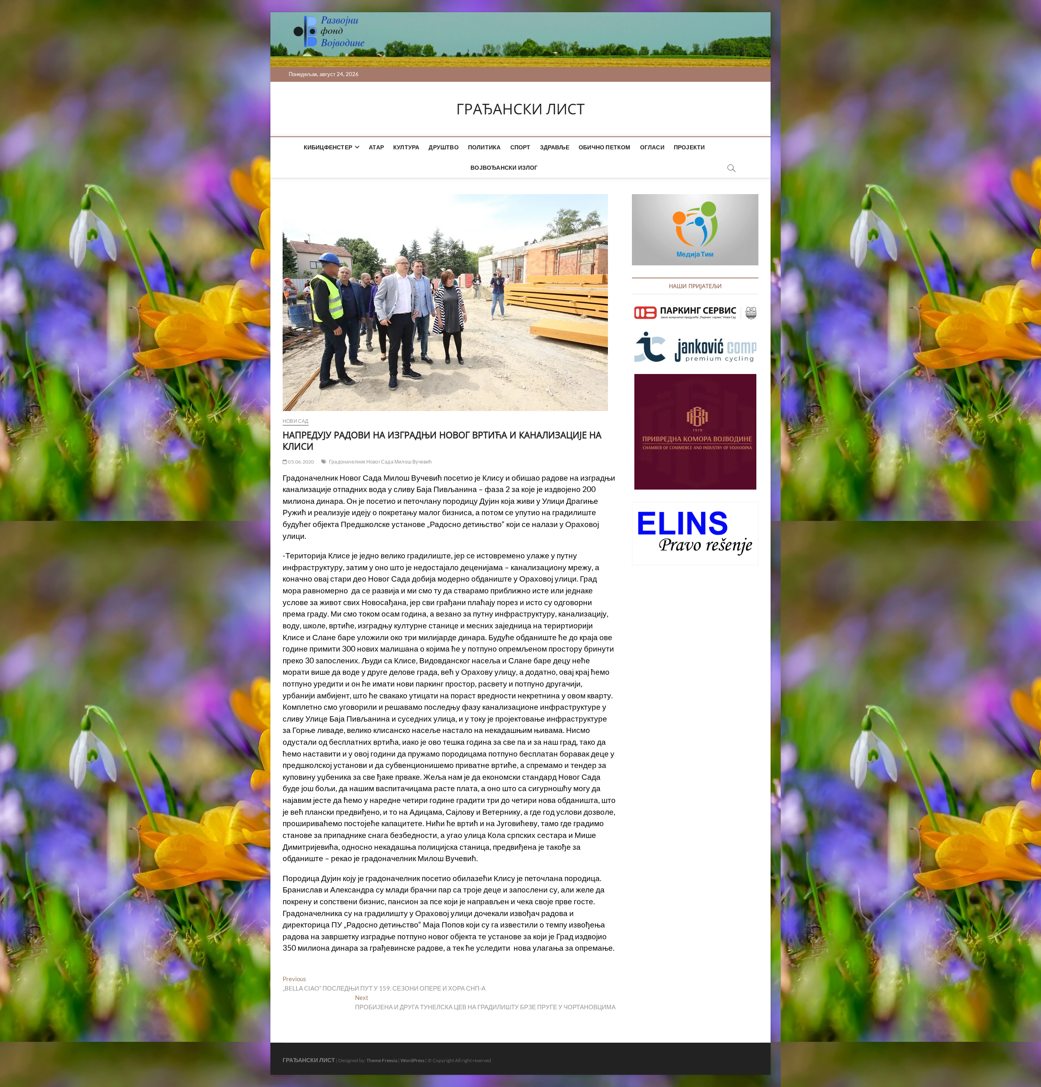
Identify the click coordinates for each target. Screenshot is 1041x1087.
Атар (376, 147)
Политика (484, 147)
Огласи (652, 147)
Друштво (443, 147)
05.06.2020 (300, 462)
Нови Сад (296, 421)
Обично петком (605, 147)
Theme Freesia (381, 1060)
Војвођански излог (504, 167)
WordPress (413, 1060)
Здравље (554, 147)
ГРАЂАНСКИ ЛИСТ (520, 109)
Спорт (520, 147)
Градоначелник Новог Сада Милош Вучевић (380, 462)
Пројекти (689, 147)
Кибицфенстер (328, 147)
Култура (406, 147)
